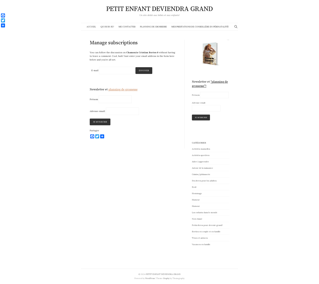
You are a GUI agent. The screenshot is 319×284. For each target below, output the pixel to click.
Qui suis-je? (107, 26)
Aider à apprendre (200, 161)
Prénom (94, 99)
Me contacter (127, 26)
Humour (196, 206)
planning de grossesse (123, 89)
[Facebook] (2, 15)
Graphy (166, 278)
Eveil (194, 187)
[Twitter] (2, 20)
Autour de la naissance (202, 168)
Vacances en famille (201, 244)
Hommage (197, 193)
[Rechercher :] (236, 26)
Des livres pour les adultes (204, 180)
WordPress (150, 278)
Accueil (91, 26)
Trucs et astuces (200, 238)
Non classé (197, 219)
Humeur (196, 199)
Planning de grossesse (153, 26)
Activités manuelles (201, 149)
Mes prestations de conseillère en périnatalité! (200, 26)
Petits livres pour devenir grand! (207, 225)
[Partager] (2, 25)
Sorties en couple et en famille (206, 231)
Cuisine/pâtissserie (201, 174)
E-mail (94, 70)
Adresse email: (98, 111)
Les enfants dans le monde (204, 212)
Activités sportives (200, 155)
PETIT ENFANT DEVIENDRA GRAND (159, 9)
